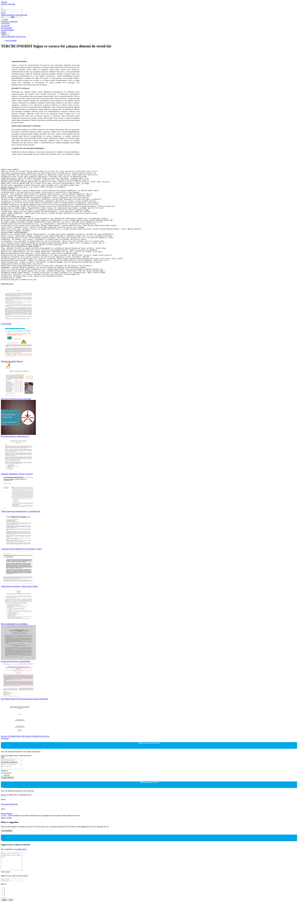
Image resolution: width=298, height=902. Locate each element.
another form (21, 849)
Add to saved (21, 37)
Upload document (8, 15)
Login (3, 13)
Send (10, 900)
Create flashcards (21, 15)
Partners (9, 813)
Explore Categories (8, 4)
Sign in (4, 756)
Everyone (7, 773)
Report (3, 813)
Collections (13, 21)
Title (2, 758)
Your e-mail (5, 872)
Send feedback (7, 831)
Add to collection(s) (8, 37)
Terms (9, 818)
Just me (6, 775)
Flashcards (5, 21)
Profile (3, 32)
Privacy (4, 818)
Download (5, 738)
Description (9, 762)
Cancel (4, 900)
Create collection (7, 778)
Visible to (4, 771)
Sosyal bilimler (11, 40)
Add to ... (5, 34)
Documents (5, 804)
